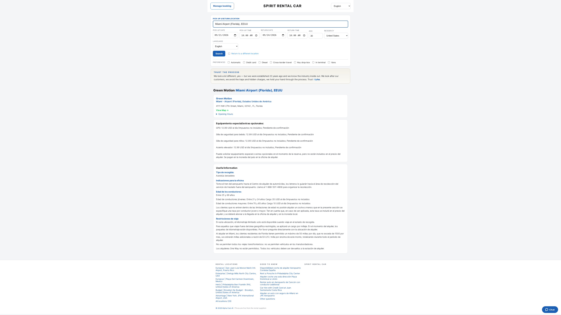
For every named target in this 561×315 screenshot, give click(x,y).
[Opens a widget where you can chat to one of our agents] (550, 310)
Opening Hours (225, 114)
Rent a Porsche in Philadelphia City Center (280, 273)
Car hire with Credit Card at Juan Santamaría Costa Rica (275, 289)
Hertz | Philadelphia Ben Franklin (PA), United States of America (233, 285)
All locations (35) (223, 301)
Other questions (267, 299)
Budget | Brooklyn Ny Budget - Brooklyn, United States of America (235, 291)
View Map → (222, 110)
